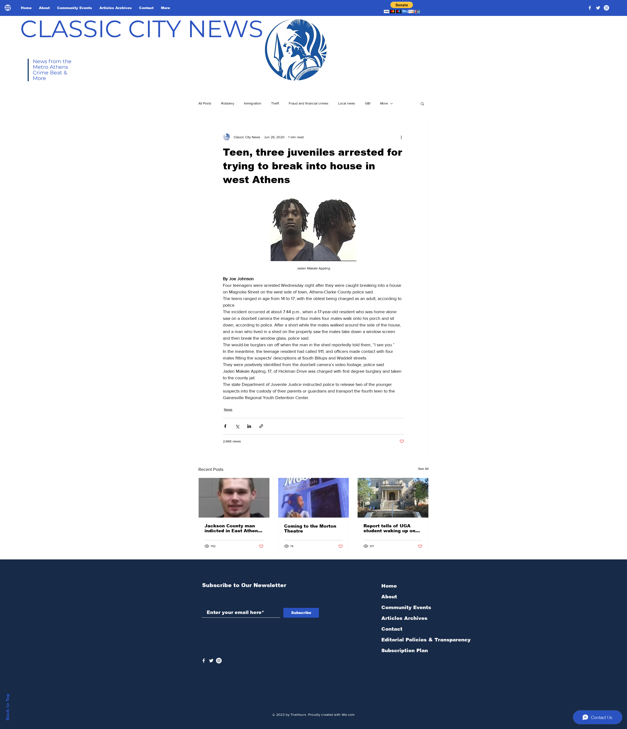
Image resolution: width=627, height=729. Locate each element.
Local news (346, 103)
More (384, 103)
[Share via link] (261, 426)
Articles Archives (404, 618)
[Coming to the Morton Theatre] (313, 498)
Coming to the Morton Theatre (310, 528)
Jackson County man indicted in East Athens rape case (233, 528)
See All (423, 469)
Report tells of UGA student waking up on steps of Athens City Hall (389, 528)
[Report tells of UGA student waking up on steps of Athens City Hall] (393, 498)
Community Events (406, 607)
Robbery (227, 103)
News (228, 409)
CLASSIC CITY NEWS (141, 28)
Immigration (252, 103)
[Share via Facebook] (225, 426)
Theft (275, 103)
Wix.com (348, 715)
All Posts (204, 103)
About (389, 596)
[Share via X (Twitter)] (237, 426)
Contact (391, 629)
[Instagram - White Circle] (606, 8)
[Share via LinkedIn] (249, 426)
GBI (367, 103)
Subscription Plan (404, 650)
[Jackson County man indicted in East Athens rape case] (234, 498)
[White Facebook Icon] (203, 660)
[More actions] (401, 137)
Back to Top (7, 707)
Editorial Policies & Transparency (425, 639)
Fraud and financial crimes (308, 103)
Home (389, 586)
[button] (402, 7)
